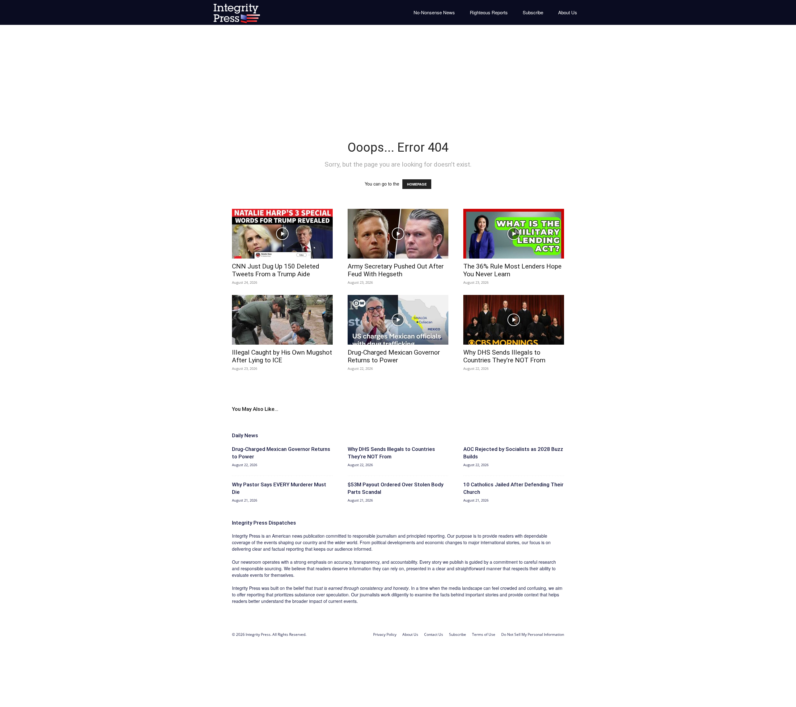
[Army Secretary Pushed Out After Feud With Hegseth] (398, 234)
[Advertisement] (398, 77)
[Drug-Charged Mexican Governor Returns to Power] (398, 320)
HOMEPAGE (417, 184)
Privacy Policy (384, 634)
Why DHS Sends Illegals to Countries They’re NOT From (504, 356)
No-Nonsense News (434, 12)
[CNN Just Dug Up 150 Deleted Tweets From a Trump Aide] (282, 234)
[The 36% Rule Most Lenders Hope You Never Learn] (513, 234)
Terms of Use (483, 634)
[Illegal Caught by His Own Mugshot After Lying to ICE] (282, 320)
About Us (567, 12)
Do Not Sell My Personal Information (532, 634)
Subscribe (533, 12)
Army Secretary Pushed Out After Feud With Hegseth (396, 270)
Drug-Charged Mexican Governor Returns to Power (394, 356)
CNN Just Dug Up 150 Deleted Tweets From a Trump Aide (275, 270)
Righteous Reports (489, 12)
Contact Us (433, 634)
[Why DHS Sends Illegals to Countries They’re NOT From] (513, 320)
